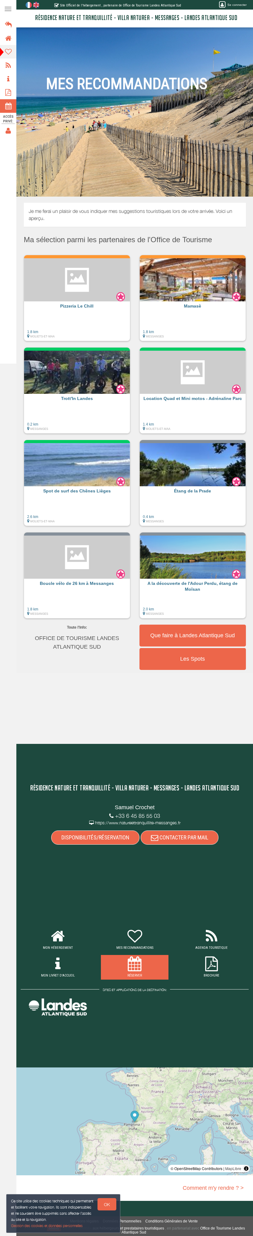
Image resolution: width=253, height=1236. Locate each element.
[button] (77, 301)
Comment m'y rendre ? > (213, 1188)
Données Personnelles (122, 1221)
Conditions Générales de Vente (171, 1221)
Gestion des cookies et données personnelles (47, 1225)
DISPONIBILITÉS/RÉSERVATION (95, 837)
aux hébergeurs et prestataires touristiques (128, 1228)
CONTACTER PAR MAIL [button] (183, 837)
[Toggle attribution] (246, 1168)
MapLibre (233, 1168)
